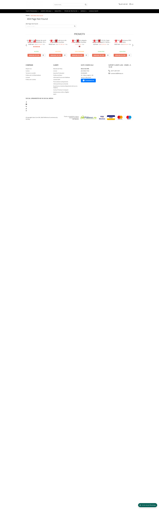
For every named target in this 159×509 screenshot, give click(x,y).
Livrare (55, 71)
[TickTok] (26, 108)
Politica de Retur (57, 75)
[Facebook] (26, 102)
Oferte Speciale (46, 11)
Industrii (58, 11)
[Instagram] (26, 110)
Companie (29, 65)
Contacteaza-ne (89, 80)
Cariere (28, 71)
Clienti (55, 65)
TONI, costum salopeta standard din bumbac (79, 41)
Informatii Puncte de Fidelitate (61, 77)
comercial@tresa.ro (117, 73)
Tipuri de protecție (71, 11)
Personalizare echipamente (60, 82)
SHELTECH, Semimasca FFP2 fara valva (122, 41)
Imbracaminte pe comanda (60, 84)
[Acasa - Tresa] (35, 4)
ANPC (54, 94)
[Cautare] (85, 4)
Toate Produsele (32, 11)
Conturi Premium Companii (60, 90)
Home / (28, 15)
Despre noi (29, 69)
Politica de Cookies (31, 79)
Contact (28, 77)
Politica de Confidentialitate (33, 75)
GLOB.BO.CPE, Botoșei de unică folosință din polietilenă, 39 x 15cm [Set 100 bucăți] (36, 41)
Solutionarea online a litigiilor (61, 92)
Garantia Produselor (58, 73)
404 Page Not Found (37, 15)
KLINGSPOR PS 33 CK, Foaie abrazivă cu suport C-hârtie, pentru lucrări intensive (101, 41)
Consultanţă (93, 11)
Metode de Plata (57, 69)
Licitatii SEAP (56, 79)
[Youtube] (26, 104)
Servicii (83, 11)
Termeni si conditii (31, 73)
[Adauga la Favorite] (43, 55)
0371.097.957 (115, 71)
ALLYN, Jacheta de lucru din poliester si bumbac (58, 41)
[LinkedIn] (26, 106)
